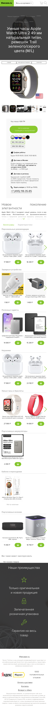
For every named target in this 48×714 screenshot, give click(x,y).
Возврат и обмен (25, 690)
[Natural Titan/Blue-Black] (20, 137)
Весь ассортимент (23, 3)
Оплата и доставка (24, 682)
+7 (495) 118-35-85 (21, 191)
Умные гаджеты (13, 16)
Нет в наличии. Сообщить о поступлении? (25, 129)
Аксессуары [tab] (8, 225)
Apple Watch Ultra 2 (21, 22)
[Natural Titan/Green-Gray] (12, 137)
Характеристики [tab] (25, 225)
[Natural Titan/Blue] (16, 137)
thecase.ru (6, 3)
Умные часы (30, 16)
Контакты (25, 686)
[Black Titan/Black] (27, 137)
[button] (41, 3)
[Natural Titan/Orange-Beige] (24, 137)
